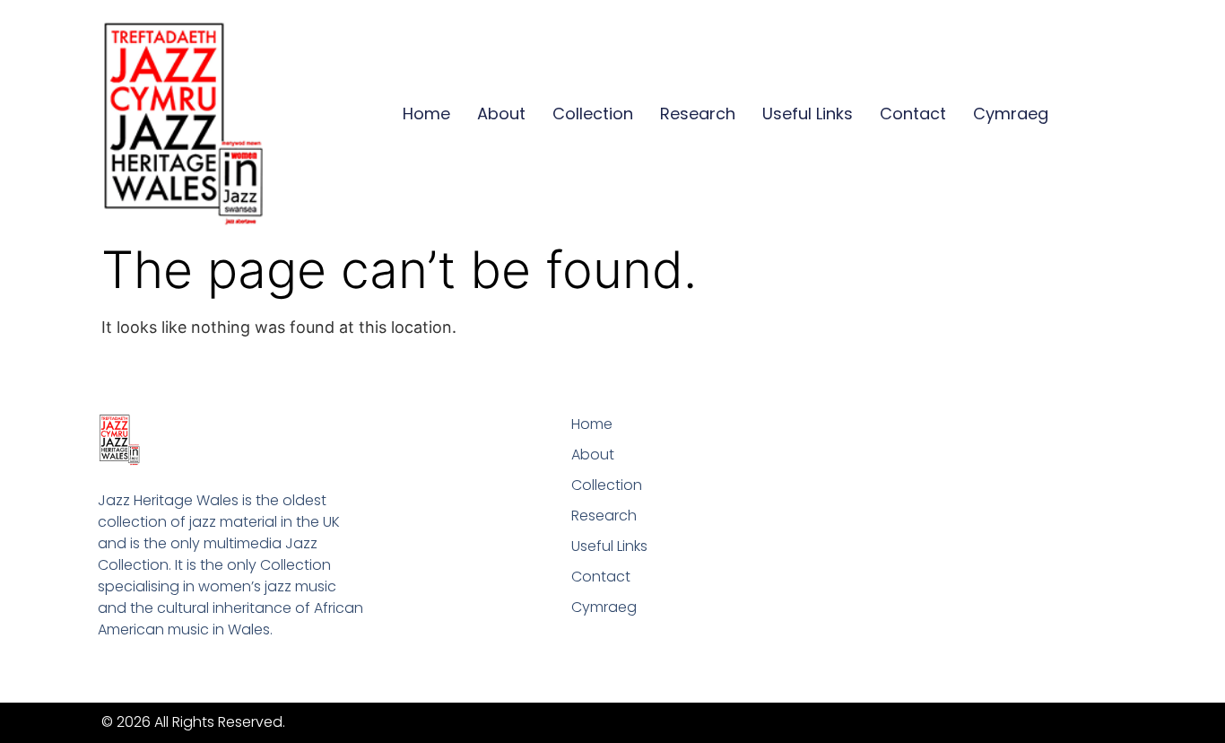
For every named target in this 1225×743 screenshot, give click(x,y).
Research (697, 113)
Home (426, 113)
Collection (592, 113)
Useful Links (807, 113)
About (501, 113)
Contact (913, 113)
